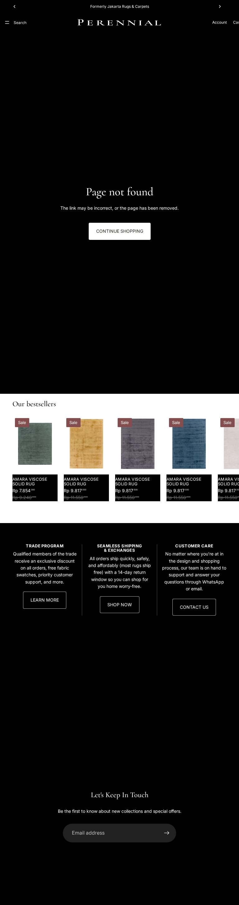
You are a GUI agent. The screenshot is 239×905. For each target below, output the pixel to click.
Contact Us (194, 607)
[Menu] (7, 22)
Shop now (119, 604)
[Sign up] (166, 833)
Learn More (44, 600)
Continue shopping (119, 231)
